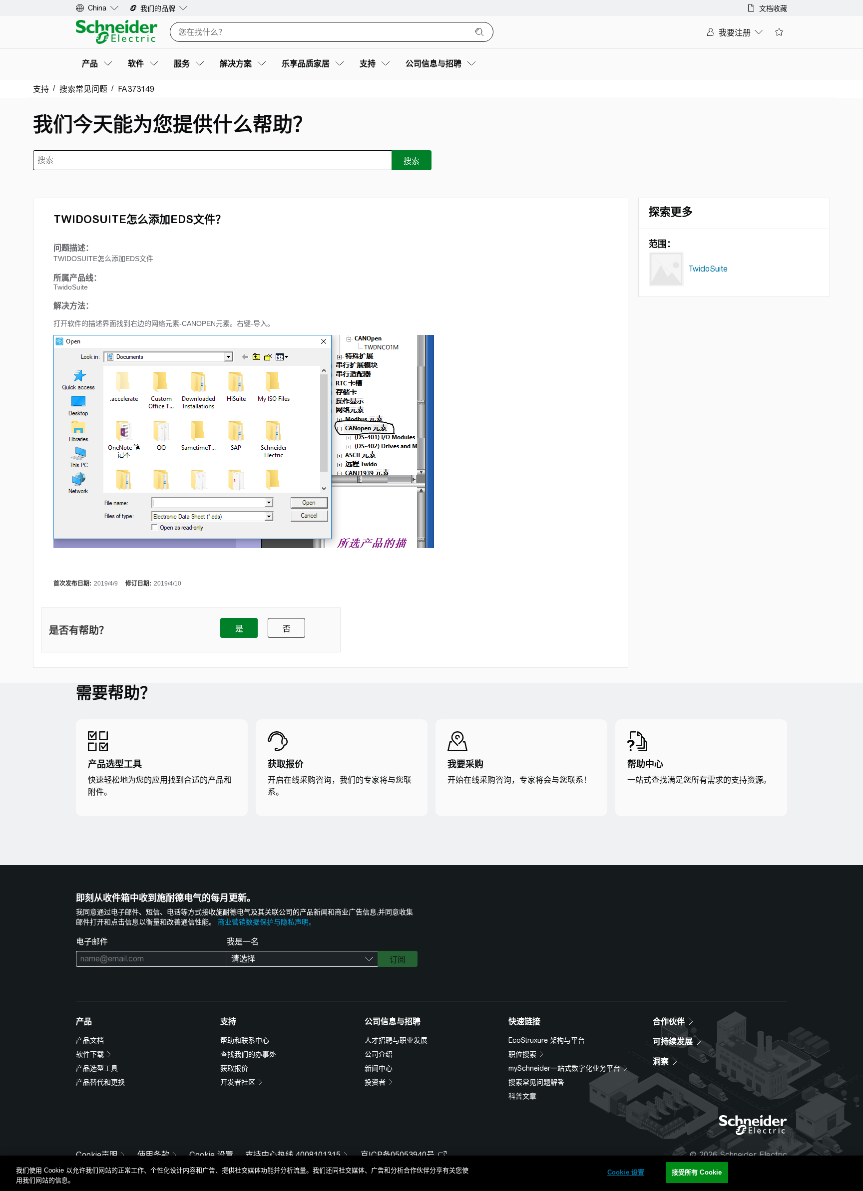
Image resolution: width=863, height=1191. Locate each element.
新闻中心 (379, 1068)
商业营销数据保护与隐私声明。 (267, 922)
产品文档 (90, 1040)
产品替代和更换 (100, 1082)
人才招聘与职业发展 (396, 1040)
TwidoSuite (708, 269)
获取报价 (234, 1068)
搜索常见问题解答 (536, 1082)
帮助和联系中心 (244, 1040)
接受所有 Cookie (697, 1172)
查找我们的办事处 (248, 1054)
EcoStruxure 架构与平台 (546, 1040)
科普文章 (522, 1096)
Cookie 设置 (211, 1155)
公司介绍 (379, 1054)
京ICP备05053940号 (397, 1155)
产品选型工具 (97, 1068)
